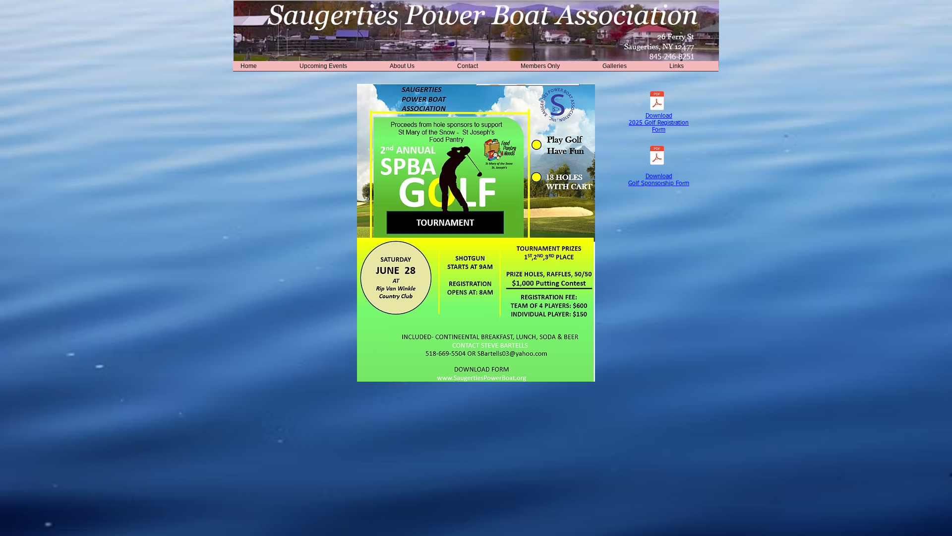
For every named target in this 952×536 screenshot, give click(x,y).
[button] (337, 69)
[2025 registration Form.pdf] (657, 102)
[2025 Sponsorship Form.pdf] (657, 156)
